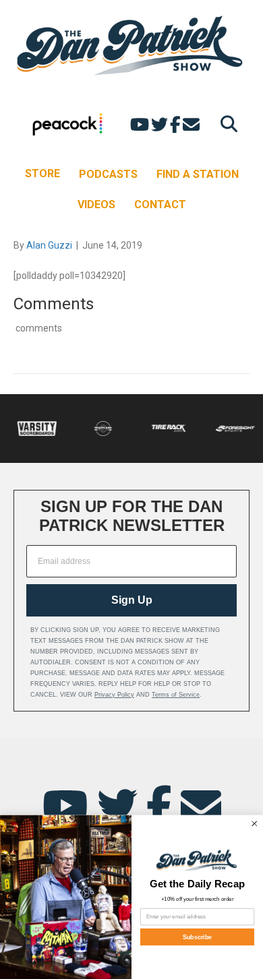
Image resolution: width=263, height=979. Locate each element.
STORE (42, 173)
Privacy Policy (114, 694)
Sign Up (131, 600)
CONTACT (160, 204)
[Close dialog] (255, 823)
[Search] (225, 123)
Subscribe (197, 936)
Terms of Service (176, 694)
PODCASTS (108, 174)
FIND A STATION (197, 174)
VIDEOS (96, 204)
